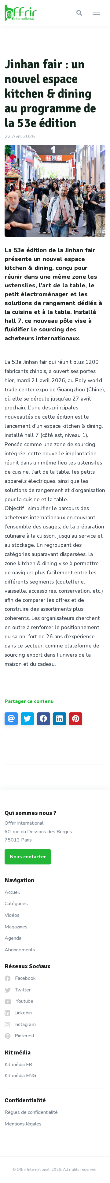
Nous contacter (28, 856)
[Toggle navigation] (96, 13)
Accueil (12, 892)
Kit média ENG (20, 1075)
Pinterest (24, 1035)
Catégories (16, 903)
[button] (79, 13)
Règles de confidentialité (31, 1112)
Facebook (25, 978)
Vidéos (12, 915)
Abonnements (20, 949)
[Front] (27, 13)
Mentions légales (23, 1124)
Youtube (24, 1001)
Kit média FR (18, 1064)
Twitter (22, 990)
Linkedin (22, 1012)
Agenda (13, 938)
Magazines (16, 927)
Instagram (24, 1024)
